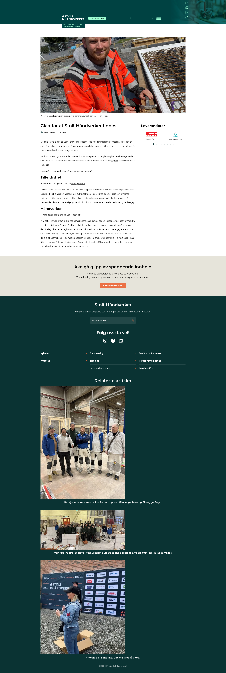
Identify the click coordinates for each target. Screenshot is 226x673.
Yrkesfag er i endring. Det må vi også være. (113, 657)
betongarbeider (126, 156)
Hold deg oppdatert (113, 285)
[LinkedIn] (121, 341)
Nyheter (44, 353)
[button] (153, 144)
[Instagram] (105, 341)
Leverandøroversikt (100, 368)
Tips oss (94, 360)
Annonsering (96, 353)
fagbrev (114, 160)
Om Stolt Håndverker (150, 353)
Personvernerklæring (150, 360)
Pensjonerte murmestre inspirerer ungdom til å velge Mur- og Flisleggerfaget (113, 502)
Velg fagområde (97, 18)
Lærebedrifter (146, 368)
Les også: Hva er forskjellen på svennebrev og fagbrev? (66, 171)
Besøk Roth (151, 139)
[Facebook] (113, 341)
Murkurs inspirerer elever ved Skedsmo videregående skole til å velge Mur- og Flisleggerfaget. (113, 552)
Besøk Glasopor (175, 139)
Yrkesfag (45, 360)
